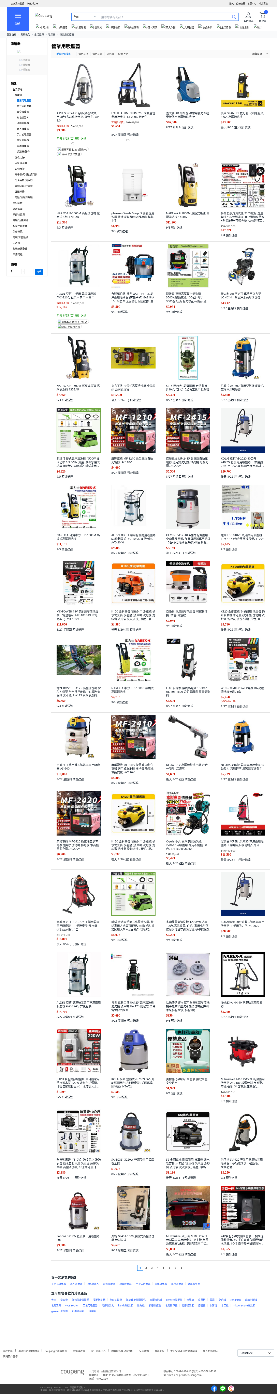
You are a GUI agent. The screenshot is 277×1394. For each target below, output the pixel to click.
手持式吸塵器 (24, 134)
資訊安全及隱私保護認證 (183, 1350)
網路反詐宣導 (10, 1356)
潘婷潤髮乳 (108, 1305)
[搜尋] (234, 17)
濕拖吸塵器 (23, 123)
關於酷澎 (8, 1350)
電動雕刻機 (99, 1300)
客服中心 (252, 3)
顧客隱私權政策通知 (122, 1350)
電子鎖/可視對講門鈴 (26, 174)
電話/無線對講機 (24, 197)
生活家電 (39, 34)
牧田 (53, 1300)
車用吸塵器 (23, 146)
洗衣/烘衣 (20, 157)
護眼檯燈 (20, 191)
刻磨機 (222, 1300)
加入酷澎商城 (210, 1350)
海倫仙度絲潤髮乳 (136, 1300)
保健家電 (18, 231)
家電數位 (25, 34)
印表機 (16, 243)
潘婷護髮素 (188, 1305)
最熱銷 (110, 54)
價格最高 (97, 54)
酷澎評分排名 (64, 54)
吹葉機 (213, 1305)
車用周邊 (18, 254)
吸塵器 (51, 34)
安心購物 (144, 1350)
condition (235, 1300)
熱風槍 (190, 1300)
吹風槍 (201, 1300)
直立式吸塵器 (24, 106)
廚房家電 (18, 209)
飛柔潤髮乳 (78, 1311)
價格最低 (83, 54)
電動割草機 (171, 1305)
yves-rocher (72, 1305)
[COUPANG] (72, 1373)
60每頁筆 (257, 54)
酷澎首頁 (11, 34)
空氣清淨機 (21, 163)
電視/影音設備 (20, 237)
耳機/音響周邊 (20, 220)
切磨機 (92, 1311)
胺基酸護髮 (155, 1305)
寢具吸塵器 (23, 129)
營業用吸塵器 (66, 34)
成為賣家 (263, 3)
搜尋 (39, 271)
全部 (76, 16)
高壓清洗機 (156, 1300)
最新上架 (123, 54)
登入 (231, 3)
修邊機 (201, 1305)
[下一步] (189, 1268)
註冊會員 (240, 3)
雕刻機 (141, 1305)
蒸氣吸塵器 (23, 140)
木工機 (225, 1305)
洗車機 (64, 1300)
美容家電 (18, 203)
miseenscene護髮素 (244, 1305)
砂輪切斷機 (251, 1300)
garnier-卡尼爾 (59, 1311)
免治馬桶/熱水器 (24, 180)
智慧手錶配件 (20, 226)
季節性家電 (19, 214)
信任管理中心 (98, 1350)
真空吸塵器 (23, 112)
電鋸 (212, 1300)
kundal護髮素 (125, 1305)
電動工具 (56, 1305)
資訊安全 (159, 1350)
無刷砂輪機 (116, 1300)
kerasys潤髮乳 (174, 1300)
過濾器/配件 (23, 151)
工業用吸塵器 (90, 1305)
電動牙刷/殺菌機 (24, 186)
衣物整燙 (20, 169)
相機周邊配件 (20, 248)
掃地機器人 (23, 117)
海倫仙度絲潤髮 (80, 1300)
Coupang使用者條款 (56, 1350)
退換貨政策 (79, 1350)
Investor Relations (28, 1350)
